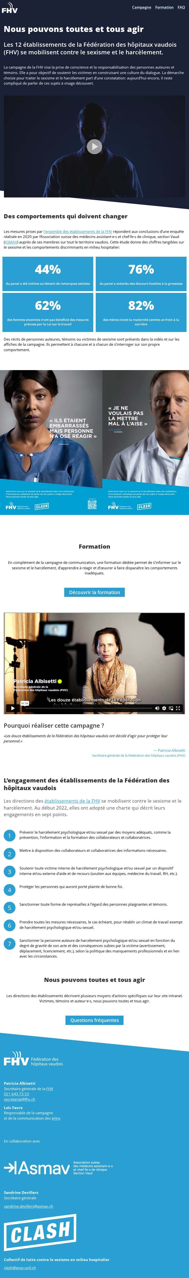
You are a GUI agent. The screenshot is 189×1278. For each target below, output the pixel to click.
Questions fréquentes (94, 1020)
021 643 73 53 (16, 1093)
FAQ (181, 7)
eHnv (56, 1118)
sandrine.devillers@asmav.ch (28, 1206)
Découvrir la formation (94, 592)
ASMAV (11, 242)
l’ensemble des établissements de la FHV (78, 231)
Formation (164, 7)
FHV (49, 1088)
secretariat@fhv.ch (19, 1099)
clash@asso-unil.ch (20, 1267)
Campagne (141, 7)
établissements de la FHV (72, 800)
